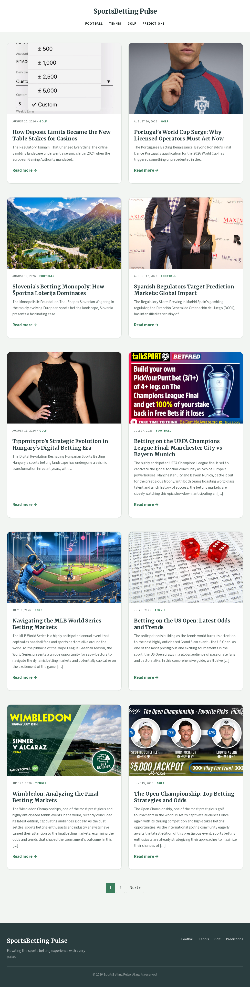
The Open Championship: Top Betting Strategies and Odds (184, 797)
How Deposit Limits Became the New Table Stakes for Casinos (61, 135)
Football (94, 23)
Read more (22, 170)
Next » (135, 888)
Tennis (115, 23)
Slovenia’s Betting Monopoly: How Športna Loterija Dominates (58, 289)
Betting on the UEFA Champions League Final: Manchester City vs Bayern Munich (178, 448)
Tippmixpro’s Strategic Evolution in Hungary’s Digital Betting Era (60, 444)
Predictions (154, 23)
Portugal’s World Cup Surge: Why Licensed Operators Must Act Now (179, 135)
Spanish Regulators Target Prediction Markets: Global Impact (184, 289)
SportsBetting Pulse (125, 11)
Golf (131, 23)
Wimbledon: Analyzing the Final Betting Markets (55, 797)
